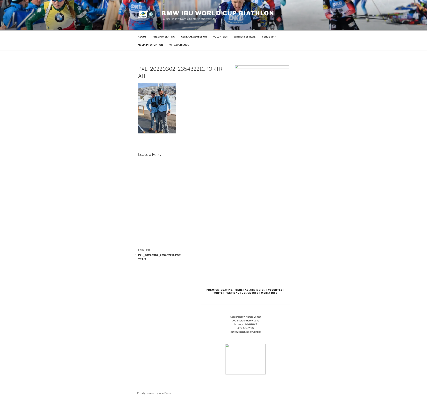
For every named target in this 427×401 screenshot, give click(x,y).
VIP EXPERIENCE (179, 44)
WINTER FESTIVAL (245, 36)
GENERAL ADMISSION (194, 36)
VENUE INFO (250, 293)
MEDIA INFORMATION (150, 44)
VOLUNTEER (220, 36)
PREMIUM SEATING (164, 36)
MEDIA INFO (269, 293)
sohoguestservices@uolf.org (246, 331)
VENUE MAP (269, 36)
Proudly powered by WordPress (154, 393)
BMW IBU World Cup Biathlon (217, 13)
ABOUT (142, 36)
